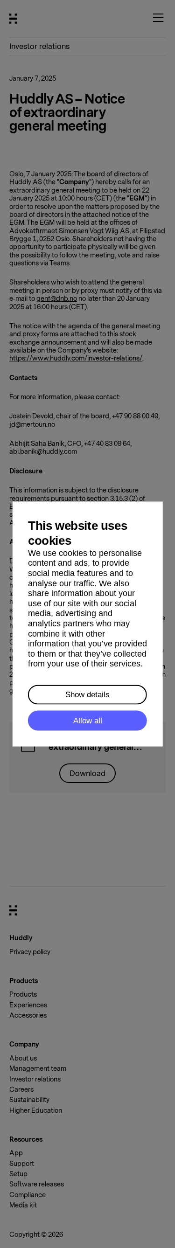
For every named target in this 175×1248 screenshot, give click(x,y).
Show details (87, 694)
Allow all (87, 720)
